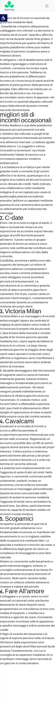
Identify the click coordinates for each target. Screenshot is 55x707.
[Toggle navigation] (47, 6)
